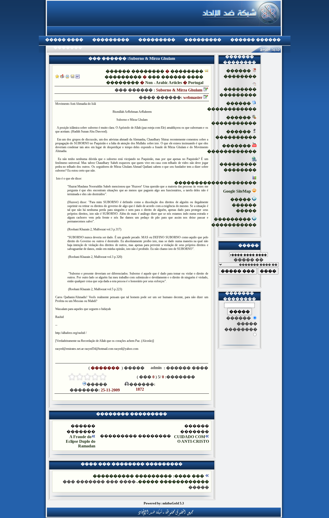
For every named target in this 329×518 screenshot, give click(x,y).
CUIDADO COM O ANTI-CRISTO (191, 439)
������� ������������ (232, 149)
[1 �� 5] (103, 377)
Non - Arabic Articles (163, 82)
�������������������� (215, 183)
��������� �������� (238, 167)
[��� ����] (72, 77)
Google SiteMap (237, 191)
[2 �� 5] (95, 377)
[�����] (67, 77)
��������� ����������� (234, 222)
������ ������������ (232, 106)
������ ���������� (236, 134)
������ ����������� (234, 120)
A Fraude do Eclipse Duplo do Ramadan (80, 441)
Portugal (195, 82)
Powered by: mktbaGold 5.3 (164, 503)
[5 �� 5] (72, 377)
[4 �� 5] (80, 377)
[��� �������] (57, 77)
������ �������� (135, 71)
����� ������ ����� (243, 205)
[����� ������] (62, 77)
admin (156, 367)
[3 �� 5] (87, 377)
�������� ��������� (238, 92)
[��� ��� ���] (78, 77)
